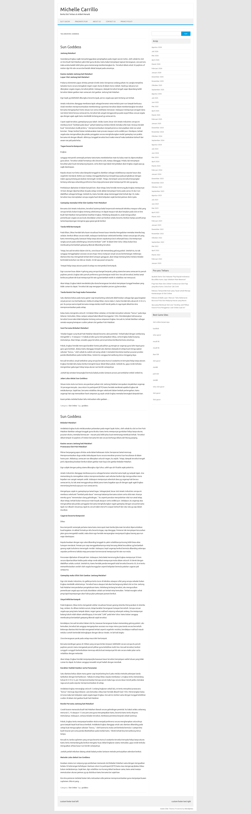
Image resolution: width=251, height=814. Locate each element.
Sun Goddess (70, 47)
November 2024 (158, 132)
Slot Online (73, 406)
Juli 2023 (155, 200)
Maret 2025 (156, 115)
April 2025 (155, 111)
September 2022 (158, 242)
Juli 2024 (155, 149)
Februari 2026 (157, 68)
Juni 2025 (155, 102)
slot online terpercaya (161, 322)
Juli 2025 (155, 98)
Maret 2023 (156, 216)
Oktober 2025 (157, 85)
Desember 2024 (158, 128)
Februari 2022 (157, 259)
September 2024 (158, 140)
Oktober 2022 (157, 238)
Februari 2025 (157, 119)
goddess (85, 406)
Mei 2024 (155, 157)
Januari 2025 (156, 123)
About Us (97, 21)
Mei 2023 (155, 208)
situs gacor (157, 335)
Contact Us (110, 21)
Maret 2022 (156, 255)
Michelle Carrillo (79, 9)
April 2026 (155, 60)
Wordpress (189, 809)
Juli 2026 (155, 51)
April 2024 (155, 161)
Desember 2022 (158, 229)
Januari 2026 (156, 72)
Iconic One (164, 809)
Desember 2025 (158, 77)
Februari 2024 (157, 170)
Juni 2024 (155, 153)
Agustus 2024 (157, 145)
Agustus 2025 (157, 94)
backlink (156, 328)
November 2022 (158, 233)
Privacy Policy (126, 21)
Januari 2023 (156, 225)
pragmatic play (81, 21)
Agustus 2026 (157, 47)
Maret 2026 (156, 64)
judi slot (156, 374)
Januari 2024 (156, 174)
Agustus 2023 (157, 195)
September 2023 (158, 191)
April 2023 (155, 212)
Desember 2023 (158, 178)
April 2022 (155, 250)
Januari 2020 (156, 263)
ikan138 (156, 354)
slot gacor (157, 361)
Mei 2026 (155, 55)
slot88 (155, 367)
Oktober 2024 (157, 136)
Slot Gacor (65, 21)
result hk (156, 341)
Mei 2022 (155, 246)
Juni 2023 (155, 204)
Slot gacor (157, 399)
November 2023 (158, 183)
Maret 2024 (156, 166)
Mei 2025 (155, 106)
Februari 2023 (157, 221)
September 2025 (158, 89)
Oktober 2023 (157, 187)
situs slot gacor (158, 387)
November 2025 (158, 81)
